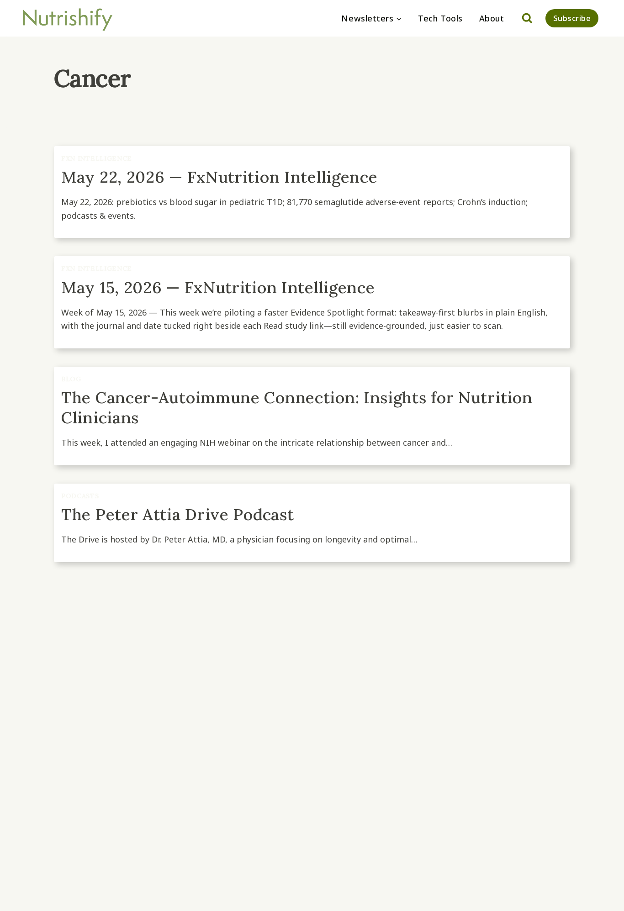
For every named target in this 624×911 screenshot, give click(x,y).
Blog (71, 379)
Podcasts (80, 496)
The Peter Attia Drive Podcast (177, 514)
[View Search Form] (527, 18)
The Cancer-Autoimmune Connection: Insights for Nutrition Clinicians (296, 407)
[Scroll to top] (600, 899)
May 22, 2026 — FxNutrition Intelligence (219, 177)
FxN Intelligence (96, 158)
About (491, 18)
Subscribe (572, 18)
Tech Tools (440, 18)
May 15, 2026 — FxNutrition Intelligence (218, 287)
